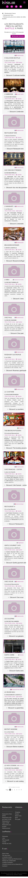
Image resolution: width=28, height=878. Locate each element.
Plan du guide (5, 840)
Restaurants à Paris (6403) (7, 815)
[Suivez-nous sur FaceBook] (7, 6)
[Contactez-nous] (20, 6)
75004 (6, 98)
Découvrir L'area (18, 299)
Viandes (21, 655)
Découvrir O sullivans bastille (15, 75)
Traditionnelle (20, 55)
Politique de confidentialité (9, 860)
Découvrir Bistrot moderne (15, 747)
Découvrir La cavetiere (16, 409)
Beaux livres (18, 816)
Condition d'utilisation (7, 862)
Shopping (17, 812)
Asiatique (21, 765)
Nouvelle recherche (18, 36)
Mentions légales (18, 874)
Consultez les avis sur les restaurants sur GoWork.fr (12, 865)
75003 (6, 435)
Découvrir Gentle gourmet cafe (15, 563)
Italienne (21, 428)
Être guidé (17, 819)
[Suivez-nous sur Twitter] (11, 6)
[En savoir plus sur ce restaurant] (14, 46)
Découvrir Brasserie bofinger (15, 261)
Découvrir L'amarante (17, 224)
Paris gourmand (6, 855)
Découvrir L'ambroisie (17, 112)
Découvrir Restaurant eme (15, 149)
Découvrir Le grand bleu (16, 708)
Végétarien (21, 543)
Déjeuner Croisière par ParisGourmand (12, 859)
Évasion (17, 814)
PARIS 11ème (11, 322)
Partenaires (5, 836)
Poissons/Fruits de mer (18, 689)
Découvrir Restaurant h (16, 524)
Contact (4, 842)
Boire (16, 817)
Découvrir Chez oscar (17, 597)
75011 (6, 322)
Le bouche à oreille (7, 857)
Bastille (20, 62)
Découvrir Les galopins (16, 636)
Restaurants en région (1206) (6, 822)
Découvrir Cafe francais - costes (15, 485)
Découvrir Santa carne (16, 671)
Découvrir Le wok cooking (15, 781)
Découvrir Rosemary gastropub (15, 371)
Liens (3, 838)
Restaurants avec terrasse (6, 825)
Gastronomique (20, 504)
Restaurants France (10, 13)
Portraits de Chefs (6, 843)
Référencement (6, 828)
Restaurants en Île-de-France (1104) (7, 818)
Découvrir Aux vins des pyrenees (15, 188)
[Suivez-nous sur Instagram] (16, 6)
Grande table (20, 94)
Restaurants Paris (8, 15)
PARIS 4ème (11, 98)
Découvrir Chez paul (17, 333)
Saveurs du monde (19, 279)
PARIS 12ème (11, 62)
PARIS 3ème (11, 435)
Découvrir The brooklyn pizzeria (15, 448)
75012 (6, 62)
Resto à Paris (5, 853)
